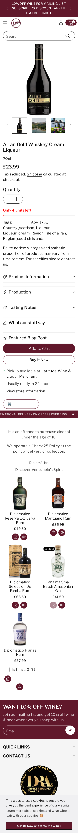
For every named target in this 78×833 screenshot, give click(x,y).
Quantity (12, 189)
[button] (7, 23)
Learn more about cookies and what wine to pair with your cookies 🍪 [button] (38, 813)
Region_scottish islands (23, 238)
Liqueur (43, 227)
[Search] (68, 35)
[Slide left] (7, 125)
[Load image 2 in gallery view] (39, 125)
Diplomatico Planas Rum (20, 652)
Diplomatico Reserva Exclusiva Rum (20, 518)
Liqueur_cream (16, 233)
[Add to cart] (15, 537)
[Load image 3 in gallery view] (58, 125)
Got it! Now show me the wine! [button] (39, 825)
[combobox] (39, 35)
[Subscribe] (70, 730)
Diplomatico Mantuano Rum (58, 516)
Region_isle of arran (48, 233)
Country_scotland (18, 227)
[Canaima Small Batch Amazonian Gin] (58, 561)
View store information (25, 391)
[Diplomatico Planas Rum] (20, 630)
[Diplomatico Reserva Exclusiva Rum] (20, 493)
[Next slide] (70, 8)
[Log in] (61, 22)
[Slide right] (70, 125)
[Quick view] (23, 537)
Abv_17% (39, 222)
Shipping (34, 174)
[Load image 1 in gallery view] (19, 125)
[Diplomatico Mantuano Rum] (58, 493)
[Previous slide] (7, 8)
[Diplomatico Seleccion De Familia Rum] (20, 561)
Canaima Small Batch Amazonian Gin (58, 586)
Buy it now (39, 359)
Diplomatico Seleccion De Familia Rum (20, 586)
